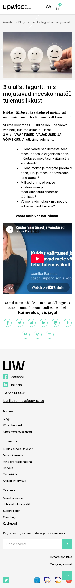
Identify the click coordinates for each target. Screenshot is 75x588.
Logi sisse (48, 7)
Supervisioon (11, 510)
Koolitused (10, 523)
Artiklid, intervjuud (14, 480)
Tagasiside (10, 474)
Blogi (21, 22)
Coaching (9, 517)
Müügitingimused (61, 564)
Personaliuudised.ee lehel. (48, 307)
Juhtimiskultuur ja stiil (16, 504)
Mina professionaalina (17, 461)
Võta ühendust (12, 425)
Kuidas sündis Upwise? (18, 449)
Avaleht (8, 22)
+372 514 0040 (14, 393)
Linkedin (15, 385)
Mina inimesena (13, 455)
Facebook (17, 377)
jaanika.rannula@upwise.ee (23, 401)
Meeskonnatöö (13, 498)
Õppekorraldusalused (17, 431)
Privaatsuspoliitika (60, 557)
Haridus (8, 468)
